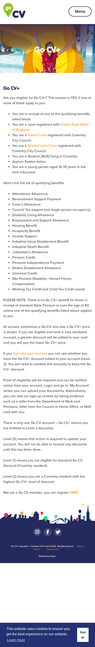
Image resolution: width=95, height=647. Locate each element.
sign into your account (30, 353)
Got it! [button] (83, 634)
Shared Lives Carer (42, 146)
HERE (74, 492)
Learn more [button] (16, 640)
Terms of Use (52, 549)
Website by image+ (47, 556)
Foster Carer (37, 135)
